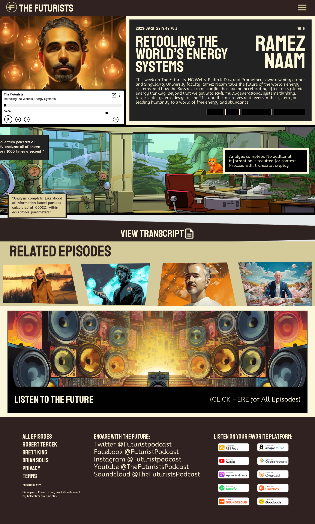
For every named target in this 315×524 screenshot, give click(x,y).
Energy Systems (289, 112)
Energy (214, 112)
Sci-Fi (232, 112)
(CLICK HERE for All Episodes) (255, 399)
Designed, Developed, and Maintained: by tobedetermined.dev (51, 494)
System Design (256, 112)
